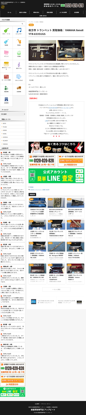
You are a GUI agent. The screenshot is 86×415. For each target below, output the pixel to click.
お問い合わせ (43, 16)
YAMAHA (32, 189)
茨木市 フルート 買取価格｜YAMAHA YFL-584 (37, 276)
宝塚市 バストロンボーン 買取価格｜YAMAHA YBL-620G (37, 255)
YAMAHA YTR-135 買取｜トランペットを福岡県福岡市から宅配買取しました (37, 212)
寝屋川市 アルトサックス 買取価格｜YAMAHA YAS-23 (75, 233)
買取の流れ (36, 12)
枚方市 (47, 189)
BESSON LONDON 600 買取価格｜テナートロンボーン (75, 211)
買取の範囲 (50, 12)
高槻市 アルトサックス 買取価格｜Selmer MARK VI (75, 277)
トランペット (38, 189)
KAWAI (5, 130)
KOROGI (5, 137)
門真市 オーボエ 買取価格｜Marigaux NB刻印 (56, 254)
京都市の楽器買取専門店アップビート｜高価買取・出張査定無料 (43, 407)
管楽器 (31, 187)
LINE (46, 121)
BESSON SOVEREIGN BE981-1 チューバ (55, 210)
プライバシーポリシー (46, 404)
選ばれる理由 (22, 12)
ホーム (9, 12)
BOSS (4, 123)
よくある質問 (63, 12)
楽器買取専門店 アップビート (43, 409)
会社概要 (76, 12)
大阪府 (43, 189)
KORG (4, 134)
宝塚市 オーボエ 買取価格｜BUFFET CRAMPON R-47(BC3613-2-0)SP (56, 278)
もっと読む (57, 289)
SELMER (5, 140)
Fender (5, 127)
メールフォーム (66, 108)
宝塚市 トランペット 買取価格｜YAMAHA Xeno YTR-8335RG (75, 255)
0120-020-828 (53, 108)
